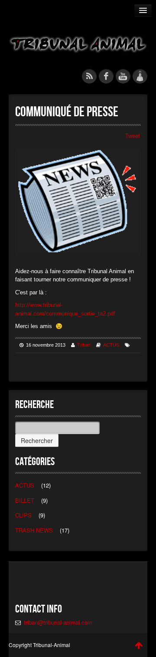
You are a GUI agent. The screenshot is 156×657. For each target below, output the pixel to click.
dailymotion (140, 76)
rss (89, 76)
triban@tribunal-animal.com (58, 622)
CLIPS (23, 515)
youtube (123, 76)
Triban (84, 345)
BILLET (24, 500)
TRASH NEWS (34, 530)
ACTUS (111, 345)
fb (106, 76)
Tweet (132, 135)
